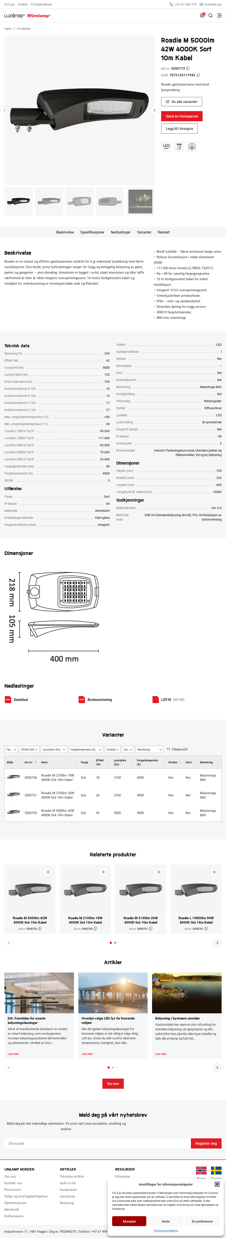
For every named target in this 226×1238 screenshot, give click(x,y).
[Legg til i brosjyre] (48, 872)
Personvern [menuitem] (12, 1189)
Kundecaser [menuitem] (68, 1189)
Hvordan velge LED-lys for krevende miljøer (108, 1020)
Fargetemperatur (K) (147, 762)
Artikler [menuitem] (23, 4)
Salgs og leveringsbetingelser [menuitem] (26, 1196)
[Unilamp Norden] (27, 15)
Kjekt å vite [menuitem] (68, 1183)
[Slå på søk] (210, 15)
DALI (189, 762)
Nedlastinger (120, 232)
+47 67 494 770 (185, 4)
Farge (84, 762)
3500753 (30, 812)
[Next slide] (154, 110)
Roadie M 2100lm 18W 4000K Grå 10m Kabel (57, 777)
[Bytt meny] (219, 15)
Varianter (144, 232)
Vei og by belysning (209, 455)
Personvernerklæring (166, 1230)
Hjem (7, 28)
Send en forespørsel (182, 116)
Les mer (13, 1054)
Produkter (24, 28)
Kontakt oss (213, 4)
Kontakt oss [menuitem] (13, 1183)
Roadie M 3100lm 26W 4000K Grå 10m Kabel (57, 795)
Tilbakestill (179, 749)
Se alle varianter (184, 101)
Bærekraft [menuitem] (11, 1209)
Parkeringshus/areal (180, 450)
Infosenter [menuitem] (122, 1176)
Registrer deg (206, 1143)
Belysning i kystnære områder (177, 1018)
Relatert (164, 232)
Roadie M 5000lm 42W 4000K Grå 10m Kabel (57, 812)
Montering (206, 762)
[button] (217, 1184)
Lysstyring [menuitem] (67, 1196)
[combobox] (11, 749)
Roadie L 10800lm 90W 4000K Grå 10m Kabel (196, 920)
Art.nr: (28, 762)
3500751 (30, 795)
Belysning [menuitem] (67, 1203)
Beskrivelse (65, 232)
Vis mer (113, 1083)
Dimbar (173, 762)
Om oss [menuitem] (9, 4)
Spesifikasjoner (92, 232)
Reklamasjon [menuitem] (14, 1216)
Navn (44, 762)
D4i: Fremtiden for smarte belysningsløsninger (26, 1020)
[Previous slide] (4, 110)
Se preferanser (202, 1221)
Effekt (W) (100, 762)
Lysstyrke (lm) (120, 762)
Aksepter (129, 1221)
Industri (159, 450)
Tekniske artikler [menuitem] (72, 1176)
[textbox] (11, 749)
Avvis (166, 1221)
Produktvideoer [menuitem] (41, 4)
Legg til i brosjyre (179, 128)
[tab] (111, 943)
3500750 (30, 777)
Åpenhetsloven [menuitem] (15, 1203)
